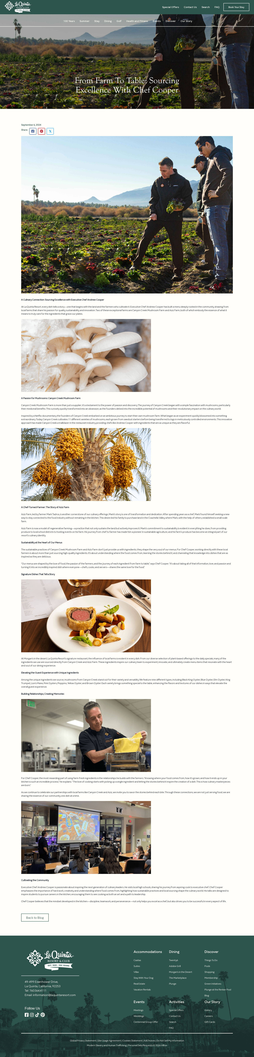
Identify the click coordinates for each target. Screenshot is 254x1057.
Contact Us (190, 7)
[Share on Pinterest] (41, 131)
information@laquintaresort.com (54, 995)
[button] (176, 1022)
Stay (97, 20)
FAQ (217, 7)
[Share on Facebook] (32, 131)
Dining (108, 20)
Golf (119, 20)
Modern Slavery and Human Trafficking (107, 1045)
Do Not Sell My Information (170, 1040)
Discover (171, 20)
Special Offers (170, 7)
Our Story (186, 20)
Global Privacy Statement (83, 1040)
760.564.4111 (37, 990)
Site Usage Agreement (109, 1040)
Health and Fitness (137, 20)
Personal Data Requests (140, 1045)
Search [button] (206, 7)
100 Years (69, 20)
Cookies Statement (132, 1040)
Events (157, 20)
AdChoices (149, 1040)
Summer (85, 20)
